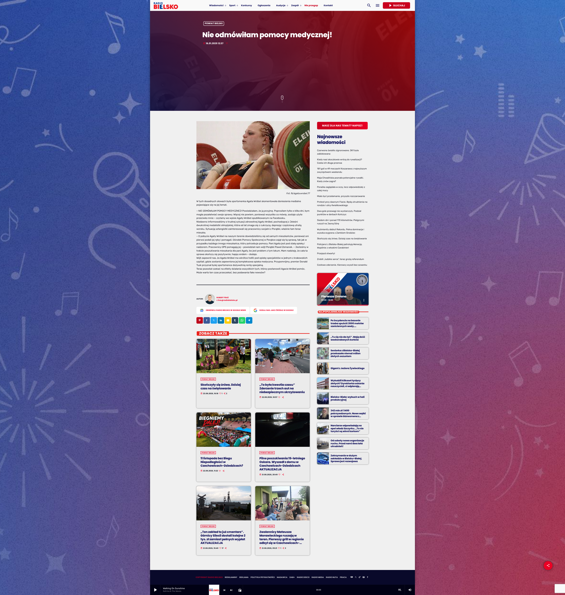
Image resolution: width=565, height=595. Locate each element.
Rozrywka (327, 291)
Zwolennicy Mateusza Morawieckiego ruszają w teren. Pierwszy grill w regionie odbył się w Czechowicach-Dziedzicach (281, 539)
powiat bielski (214, 23)
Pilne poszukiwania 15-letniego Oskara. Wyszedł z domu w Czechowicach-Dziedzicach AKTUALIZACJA (282, 464)
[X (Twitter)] (355, 577)
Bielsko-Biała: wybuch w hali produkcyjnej (347, 398)
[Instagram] (363, 577)
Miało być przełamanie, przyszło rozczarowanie (341, 196)
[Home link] (166, 5)
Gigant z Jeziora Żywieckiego (347, 368)
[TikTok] (359, 577)
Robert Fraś (223, 297)
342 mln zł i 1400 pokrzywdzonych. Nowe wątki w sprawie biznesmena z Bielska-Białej (348, 415)
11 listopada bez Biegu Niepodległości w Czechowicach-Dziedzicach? (222, 462)
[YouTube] (351, 577)
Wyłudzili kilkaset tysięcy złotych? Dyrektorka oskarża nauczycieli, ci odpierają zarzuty (347, 385)
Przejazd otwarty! (326, 253)
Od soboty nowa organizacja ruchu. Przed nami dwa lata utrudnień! (347, 443)
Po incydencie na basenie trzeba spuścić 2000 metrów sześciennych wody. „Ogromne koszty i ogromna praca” (347, 326)
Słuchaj (396, 5)
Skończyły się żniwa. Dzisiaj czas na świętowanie (221, 386)
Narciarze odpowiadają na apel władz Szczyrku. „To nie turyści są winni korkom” (347, 428)
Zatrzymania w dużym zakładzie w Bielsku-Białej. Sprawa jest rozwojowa (346, 458)
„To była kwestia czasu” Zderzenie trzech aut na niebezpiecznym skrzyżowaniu (282, 388)
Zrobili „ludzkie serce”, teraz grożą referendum (340, 259)
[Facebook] (367, 577)
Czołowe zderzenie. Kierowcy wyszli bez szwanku (342, 265)
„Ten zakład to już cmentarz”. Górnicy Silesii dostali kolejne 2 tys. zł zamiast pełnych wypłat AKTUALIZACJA (223, 537)
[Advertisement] (282, 70)
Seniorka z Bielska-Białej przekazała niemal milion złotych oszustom (345, 353)
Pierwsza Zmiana (333, 296)
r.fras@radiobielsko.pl (227, 300)
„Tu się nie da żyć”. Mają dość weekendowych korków (348, 338)
